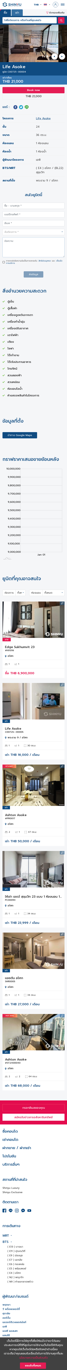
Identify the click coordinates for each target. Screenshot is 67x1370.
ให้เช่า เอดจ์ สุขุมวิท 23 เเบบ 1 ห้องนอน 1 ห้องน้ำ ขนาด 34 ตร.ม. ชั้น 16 (33, 896)
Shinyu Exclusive (12, 1192)
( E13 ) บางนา (15, 1247)
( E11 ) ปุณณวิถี (16, 1251)
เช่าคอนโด (10, 1139)
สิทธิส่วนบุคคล (44, 260)
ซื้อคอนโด (10, 1131)
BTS (5, 1241)
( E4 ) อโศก (14, 1273)
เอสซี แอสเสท (10, 1331)
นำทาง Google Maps (20, 435)
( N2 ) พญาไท (15, 1277)
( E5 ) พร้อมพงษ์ (16, 1268)
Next (59, 619)
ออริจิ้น (6, 1318)
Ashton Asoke (15, 815)
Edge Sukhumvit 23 (20, 646)
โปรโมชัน (9, 1156)
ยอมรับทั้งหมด (33, 1366)
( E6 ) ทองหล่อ (15, 1264)
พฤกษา (6, 1305)
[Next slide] (62, 56)
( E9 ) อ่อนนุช (15, 1255)
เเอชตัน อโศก (14, 978)
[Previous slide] (54, 56)
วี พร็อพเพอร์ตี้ (11, 1309)
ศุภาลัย (6, 1313)
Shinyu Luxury (10, 1188)
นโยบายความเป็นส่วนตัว (33, 1357)
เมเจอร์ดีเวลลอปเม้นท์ (14, 1322)
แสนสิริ (6, 1335)
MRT (6, 1235)
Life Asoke (43, 118)
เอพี (4, 1326)
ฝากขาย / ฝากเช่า (16, 1148)
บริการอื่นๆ (10, 1164)
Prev (7, 619)
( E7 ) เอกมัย (14, 1260)
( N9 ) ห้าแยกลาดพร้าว (20, 1281)
